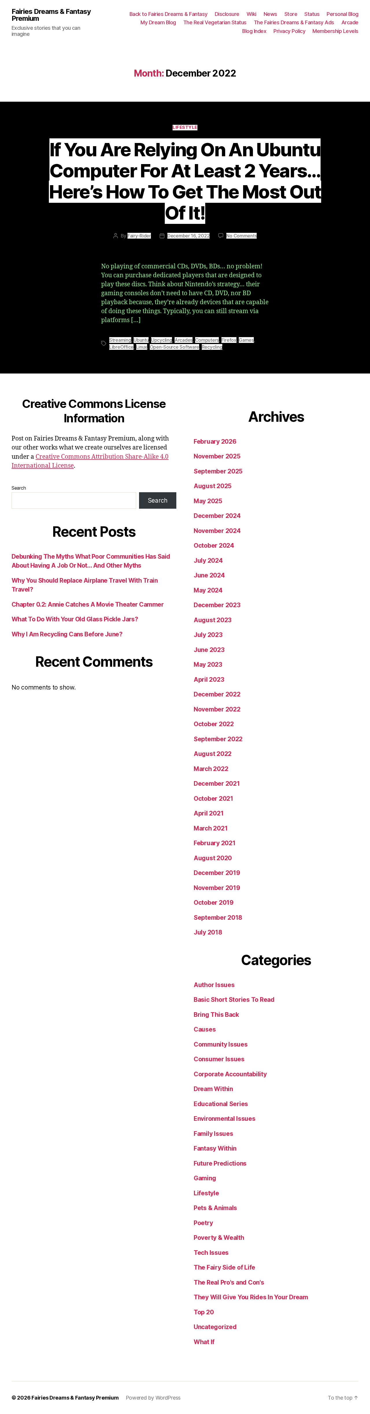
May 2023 (208, 664)
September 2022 (218, 739)
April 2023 (209, 679)
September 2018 (218, 917)
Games (246, 340)
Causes (205, 1029)
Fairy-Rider (139, 236)
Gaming (205, 1178)
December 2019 (217, 872)
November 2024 (217, 530)
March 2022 (211, 768)
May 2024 (208, 590)
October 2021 (213, 798)
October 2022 (214, 724)
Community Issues (221, 1044)
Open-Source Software (174, 347)
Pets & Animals (215, 1208)
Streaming (120, 340)
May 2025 (208, 501)
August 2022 (213, 753)
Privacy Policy (289, 31)
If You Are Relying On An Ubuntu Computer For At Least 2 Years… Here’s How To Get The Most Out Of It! (185, 181)
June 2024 (209, 575)
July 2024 (208, 560)
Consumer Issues (219, 1059)
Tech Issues (211, 1252)
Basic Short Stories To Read (234, 999)
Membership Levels (335, 31)
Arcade (349, 22)
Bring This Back (216, 1014)
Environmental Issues (225, 1118)
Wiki (251, 14)
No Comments (241, 236)
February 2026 (215, 441)
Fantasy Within (215, 1148)
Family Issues (213, 1133)
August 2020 (213, 858)
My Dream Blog (158, 22)
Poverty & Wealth (219, 1237)
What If (204, 1342)
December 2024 (217, 515)
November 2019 (217, 887)
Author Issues (214, 985)
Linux (141, 347)
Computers (207, 340)
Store (290, 14)
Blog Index (254, 31)
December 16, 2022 (188, 236)
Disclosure (227, 14)
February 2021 (215, 843)
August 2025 (213, 486)
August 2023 (213, 620)
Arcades (184, 340)
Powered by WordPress (153, 1398)
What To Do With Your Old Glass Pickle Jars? (75, 619)
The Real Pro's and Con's (229, 1282)
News (270, 14)
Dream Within (213, 1088)
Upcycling (161, 340)
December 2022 (217, 694)
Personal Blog (342, 14)
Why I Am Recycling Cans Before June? (67, 634)
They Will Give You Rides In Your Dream (251, 1297)
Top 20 (204, 1312)
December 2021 (217, 783)
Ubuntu (141, 340)
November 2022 (217, 709)
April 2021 (208, 813)
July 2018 (208, 932)
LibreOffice (121, 347)
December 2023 (217, 605)
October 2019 (214, 902)
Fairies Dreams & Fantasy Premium (51, 15)
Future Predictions (220, 1163)
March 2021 (210, 828)
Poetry (203, 1223)
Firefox (228, 340)
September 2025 (218, 471)
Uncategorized (215, 1327)
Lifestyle (185, 127)
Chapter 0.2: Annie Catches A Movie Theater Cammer (88, 604)
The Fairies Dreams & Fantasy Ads (294, 22)
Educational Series (221, 1104)
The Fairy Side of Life (224, 1267)
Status (311, 14)
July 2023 (208, 634)
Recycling (212, 347)
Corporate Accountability (230, 1074)
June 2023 (209, 649)
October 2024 (214, 545)
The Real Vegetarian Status (215, 22)
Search (19, 488)
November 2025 (217, 456)
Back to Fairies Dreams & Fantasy (169, 14)
